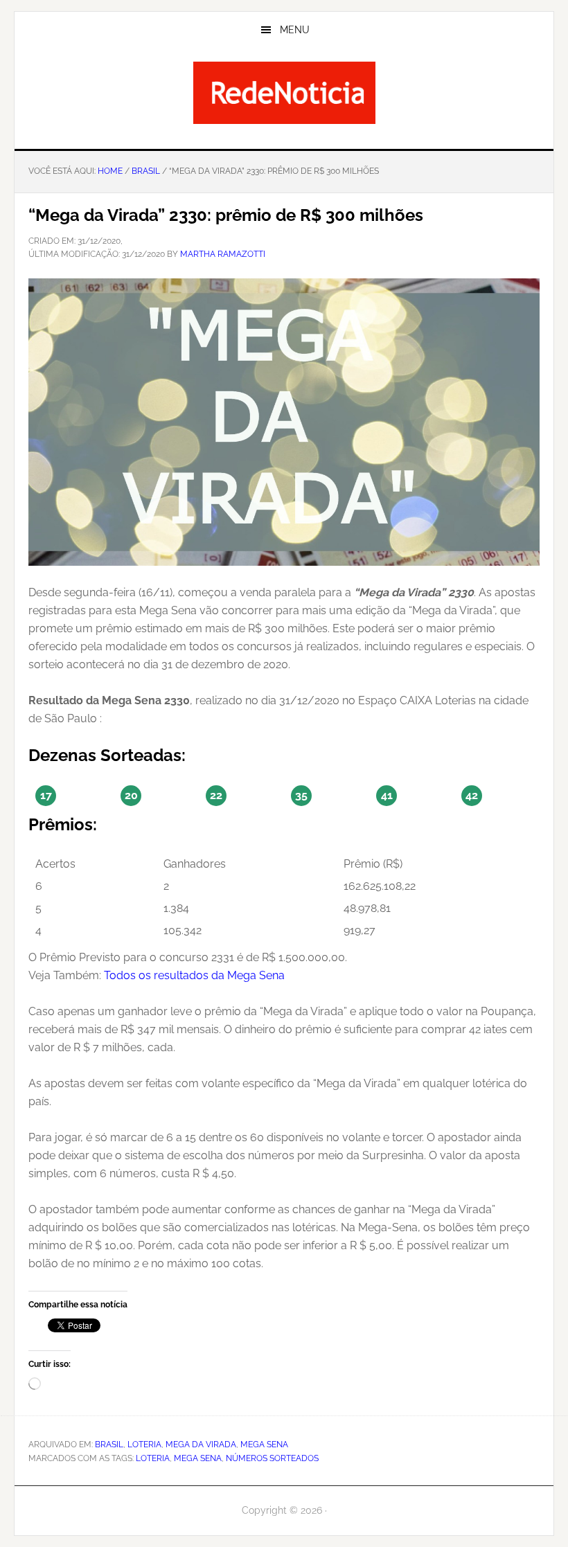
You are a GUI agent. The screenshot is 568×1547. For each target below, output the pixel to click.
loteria (153, 1458)
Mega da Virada (201, 1444)
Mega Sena (264, 1444)
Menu (295, 29)
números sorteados (272, 1458)
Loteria (144, 1444)
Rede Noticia (284, 93)
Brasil (109, 1444)
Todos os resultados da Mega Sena (194, 975)
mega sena (198, 1458)
